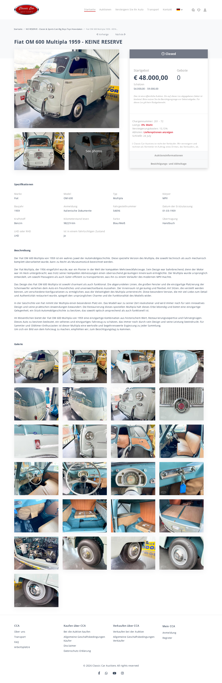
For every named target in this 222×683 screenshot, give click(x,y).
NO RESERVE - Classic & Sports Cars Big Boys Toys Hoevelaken (54, 29)
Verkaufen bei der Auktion (128, 631)
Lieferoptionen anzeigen (158, 132)
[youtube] (114, 673)
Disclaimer (70, 645)
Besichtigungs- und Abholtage (168, 163)
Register (167, 638)
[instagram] (122, 673)
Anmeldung (169, 632)
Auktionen (105, 9)
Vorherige (104, 34)
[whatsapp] (106, 673)
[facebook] (99, 673)
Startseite (89, 9)
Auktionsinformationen (169, 155)
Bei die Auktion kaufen (77, 631)
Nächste (119, 34)
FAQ (16, 642)
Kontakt (167, 9)
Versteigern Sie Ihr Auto (129, 9)
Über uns (19, 631)
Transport (153, 9)
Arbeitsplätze (22, 647)
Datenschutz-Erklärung (77, 650)
